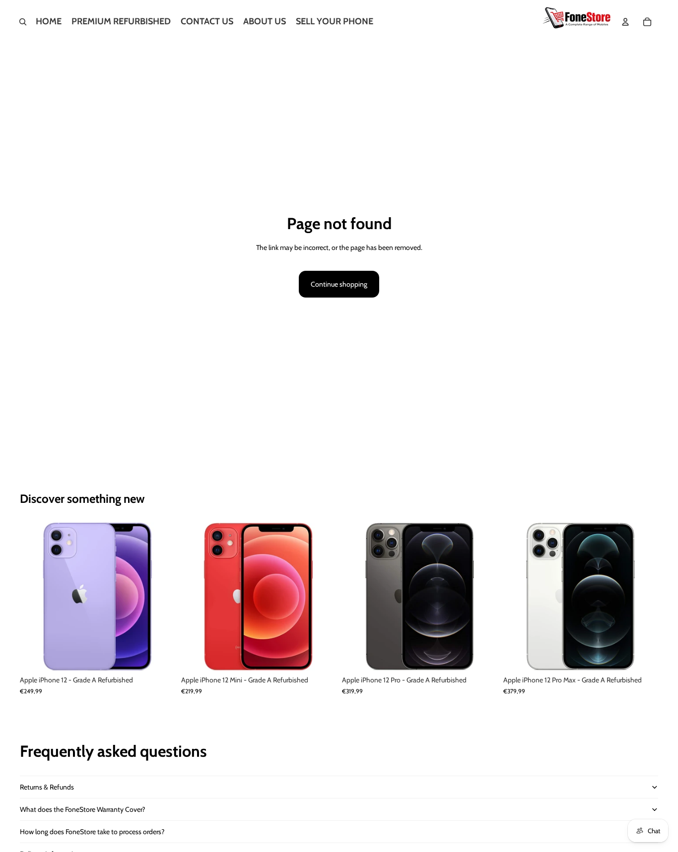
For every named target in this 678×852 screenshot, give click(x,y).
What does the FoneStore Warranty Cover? (82, 809)
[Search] (23, 22)
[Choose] (160, 656)
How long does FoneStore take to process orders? (92, 831)
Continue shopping (339, 284)
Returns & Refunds (47, 787)
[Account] (625, 22)
